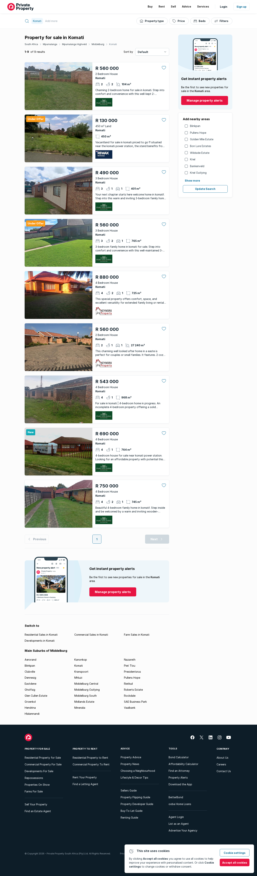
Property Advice (131, 757)
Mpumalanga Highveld (74, 44)
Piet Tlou (129, 665)
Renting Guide (129, 817)
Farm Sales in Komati (136, 634)
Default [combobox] (143, 52)
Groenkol (30, 701)
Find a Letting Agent (85, 784)
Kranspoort (81, 671)
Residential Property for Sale (43, 757)
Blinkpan (195, 126)
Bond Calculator (179, 757)
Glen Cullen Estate (36, 695)
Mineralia (79, 707)
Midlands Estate (84, 701)
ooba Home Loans (180, 804)
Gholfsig (30, 689)
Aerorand (30, 659)
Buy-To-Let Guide (131, 810)
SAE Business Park (135, 701)
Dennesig (30, 677)
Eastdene (30, 683)
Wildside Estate (199, 152)
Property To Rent (85, 748)
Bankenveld (197, 166)
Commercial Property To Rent (91, 764)
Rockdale (129, 695)
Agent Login (176, 817)
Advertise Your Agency (183, 830)
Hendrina (30, 707)
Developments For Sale (39, 771)
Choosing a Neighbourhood (138, 770)
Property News (130, 764)
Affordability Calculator (183, 764)
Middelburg (98, 44)
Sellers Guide (129, 790)
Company (223, 748)
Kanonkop (80, 659)
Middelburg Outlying (87, 689)
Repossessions (34, 777)
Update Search (205, 188)
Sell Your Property (36, 804)
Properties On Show (37, 784)
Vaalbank (129, 707)
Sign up (241, 6)
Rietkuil (128, 683)
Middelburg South (85, 695)
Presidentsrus (132, 671)
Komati (113, 44)
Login (223, 6)
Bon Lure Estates (200, 146)
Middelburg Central (86, 683)
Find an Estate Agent (38, 811)
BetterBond (176, 797)
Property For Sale (37, 748)
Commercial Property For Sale (43, 764)
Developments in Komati (40, 640)
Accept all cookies (234, 862)
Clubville (30, 671)
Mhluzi (78, 677)
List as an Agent (179, 823)
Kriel (192, 159)
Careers (221, 764)
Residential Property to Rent (90, 757)
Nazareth (129, 659)
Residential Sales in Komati (41, 634)
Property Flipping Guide (135, 797)
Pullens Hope (198, 132)
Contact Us (224, 771)
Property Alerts (178, 777)
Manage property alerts (205, 100)
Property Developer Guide (137, 804)
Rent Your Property (85, 777)
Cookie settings (235, 852)
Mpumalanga (50, 44)
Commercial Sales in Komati (91, 634)
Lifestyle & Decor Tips (134, 777)
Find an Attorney (179, 770)
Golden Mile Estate (201, 139)
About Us (222, 757)
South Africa (31, 44)
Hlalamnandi (32, 713)
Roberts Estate (133, 689)
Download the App (180, 784)
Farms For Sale (34, 791)
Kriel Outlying (198, 172)
